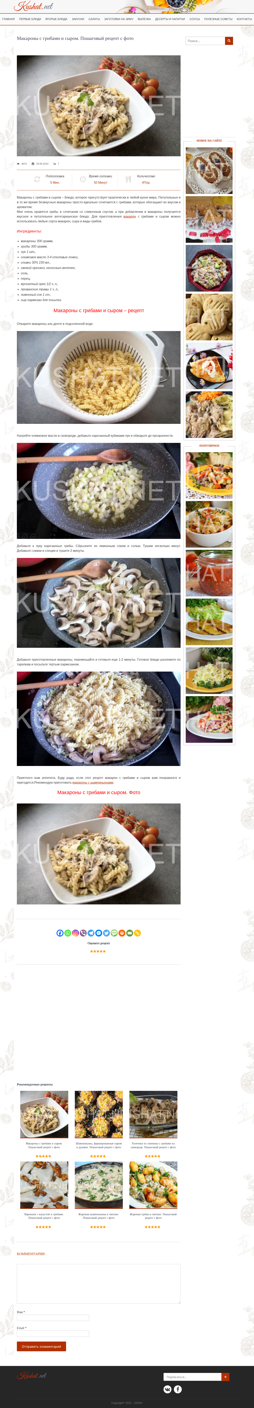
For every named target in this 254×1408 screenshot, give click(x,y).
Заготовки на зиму (118, 19)
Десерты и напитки (170, 19)
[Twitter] (106, 933)
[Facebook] (60, 933)
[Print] (121, 933)
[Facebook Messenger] (98, 933)
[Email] (129, 933)
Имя (21, 1312)
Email (22, 1328)
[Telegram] (91, 933)
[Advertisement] (99, 1023)
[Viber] (83, 933)
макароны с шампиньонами (92, 782)
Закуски (78, 19)
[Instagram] (75, 933)
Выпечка (144, 19)
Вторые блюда (56, 19)
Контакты (244, 19)
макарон (129, 216)
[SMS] (114, 933)
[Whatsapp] (67, 933)
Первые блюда (30, 19)
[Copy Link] (137, 933)
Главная (8, 19)
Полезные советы (218, 19)
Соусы (195, 19)
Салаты (94, 19)
